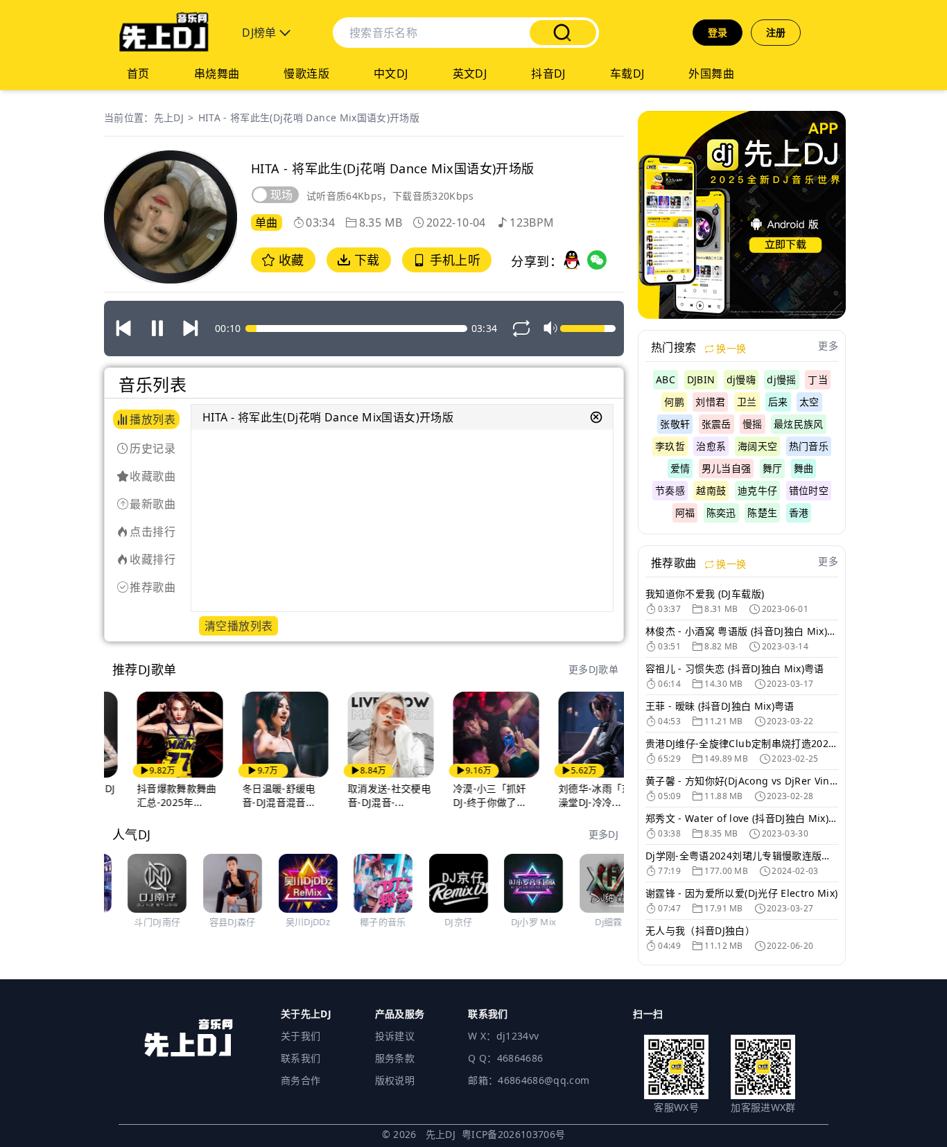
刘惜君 (710, 401)
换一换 (729, 348)
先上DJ (169, 117)
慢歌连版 (306, 73)
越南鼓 (711, 490)
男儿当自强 (726, 468)
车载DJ (627, 73)
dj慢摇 (781, 379)
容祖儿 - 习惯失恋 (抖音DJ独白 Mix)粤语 (734, 668)
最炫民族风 (799, 423)
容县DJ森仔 (216, 922)
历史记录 (152, 448)
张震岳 (716, 423)
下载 (364, 260)
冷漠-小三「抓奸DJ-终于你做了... (466, 795)
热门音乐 (808, 446)
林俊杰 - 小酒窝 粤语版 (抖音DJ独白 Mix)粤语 (741, 631)
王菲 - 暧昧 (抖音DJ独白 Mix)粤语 (719, 705)
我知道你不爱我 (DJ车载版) (704, 593)
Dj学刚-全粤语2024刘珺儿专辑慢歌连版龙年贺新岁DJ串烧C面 (741, 855)
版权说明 (395, 1080)
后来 (778, 401)
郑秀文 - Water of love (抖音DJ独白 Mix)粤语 (741, 818)
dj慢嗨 (741, 379)
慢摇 (752, 423)
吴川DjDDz (292, 922)
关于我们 (300, 1035)
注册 (776, 32)
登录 (718, 32)
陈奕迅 (721, 512)
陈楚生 (762, 512)
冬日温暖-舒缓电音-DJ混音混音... (256, 795)
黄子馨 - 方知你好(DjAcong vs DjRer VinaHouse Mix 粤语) (741, 780)
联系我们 (300, 1058)
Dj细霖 (593, 922)
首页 (138, 73)
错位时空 (808, 490)
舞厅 (773, 468)
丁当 (818, 379)
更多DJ (603, 834)
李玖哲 (670, 446)
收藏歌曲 (152, 476)
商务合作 (300, 1080)
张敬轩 (675, 423)
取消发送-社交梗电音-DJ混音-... (366, 795)
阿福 (685, 512)
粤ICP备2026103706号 (514, 1134)
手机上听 (453, 260)
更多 (828, 345)
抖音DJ (548, 73)
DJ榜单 (260, 32)
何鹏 (674, 401)
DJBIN (701, 379)
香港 (799, 512)
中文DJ (391, 73)
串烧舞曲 (217, 73)
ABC (665, 379)
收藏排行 (152, 559)
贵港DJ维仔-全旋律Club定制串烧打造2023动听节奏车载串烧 (741, 743)
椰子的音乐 (368, 922)
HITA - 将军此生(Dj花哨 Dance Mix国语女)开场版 (309, 117)
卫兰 (747, 401)
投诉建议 (395, 1035)
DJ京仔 (442, 922)
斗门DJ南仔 (142, 922)
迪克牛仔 (757, 490)
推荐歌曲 (152, 587)
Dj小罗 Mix (518, 922)
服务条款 (395, 1058)
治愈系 (711, 446)
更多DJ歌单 (593, 669)
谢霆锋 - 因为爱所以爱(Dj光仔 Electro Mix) (741, 893)
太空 (809, 401)
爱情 (680, 468)
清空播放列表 (238, 625)
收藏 (289, 260)
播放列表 (152, 419)
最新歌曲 (152, 503)
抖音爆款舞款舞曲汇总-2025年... (153, 795)
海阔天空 (757, 446)
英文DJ (470, 73)
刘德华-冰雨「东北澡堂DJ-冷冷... (576, 795)
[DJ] (164, 32)
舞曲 (804, 468)
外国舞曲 (711, 73)
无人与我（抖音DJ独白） (700, 930)
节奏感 (670, 490)
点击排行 (152, 531)
